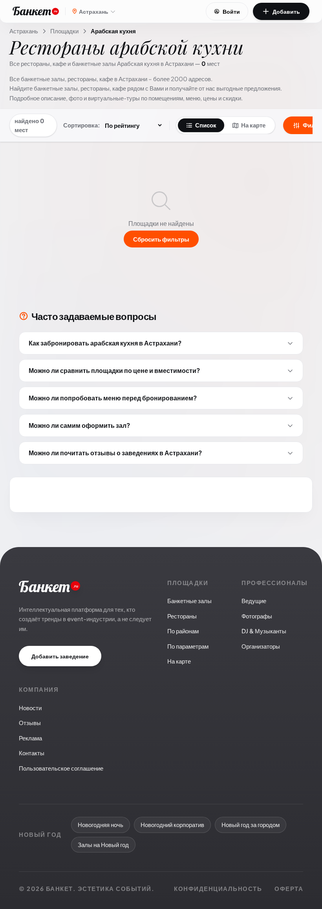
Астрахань (23, 31)
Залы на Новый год (103, 844)
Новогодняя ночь (100, 824)
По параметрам (188, 646)
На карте (253, 125)
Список (205, 125)
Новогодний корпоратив (172, 824)
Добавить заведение (60, 656)
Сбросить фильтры (161, 239)
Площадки (64, 31)
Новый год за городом (250, 824)
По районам (183, 630)
